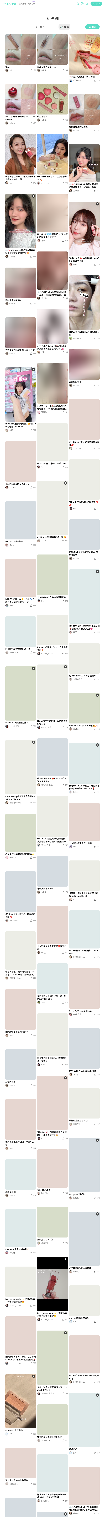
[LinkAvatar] (6, 70)
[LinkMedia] (20, 49)
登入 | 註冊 (96, 3)
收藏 (94, 26)
